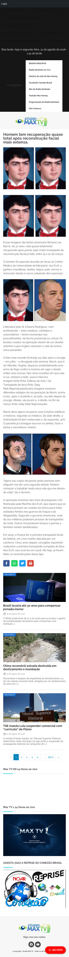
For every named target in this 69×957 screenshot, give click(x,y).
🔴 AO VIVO (55, 950)
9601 (51, 757)
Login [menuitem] (4, 3)
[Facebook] (6, 563)
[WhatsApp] (14, 563)
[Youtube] (38, 944)
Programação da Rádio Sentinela (22, 40)
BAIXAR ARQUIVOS (14, 11)
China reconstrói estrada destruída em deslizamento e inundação (29, 667)
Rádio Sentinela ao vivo (46, 11)
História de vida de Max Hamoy (21, 18)
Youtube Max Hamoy (49, 33)
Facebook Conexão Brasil (18, 25)
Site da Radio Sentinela (16, 33)
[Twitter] (22, 563)
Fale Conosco (57, 40)
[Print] (30, 563)
